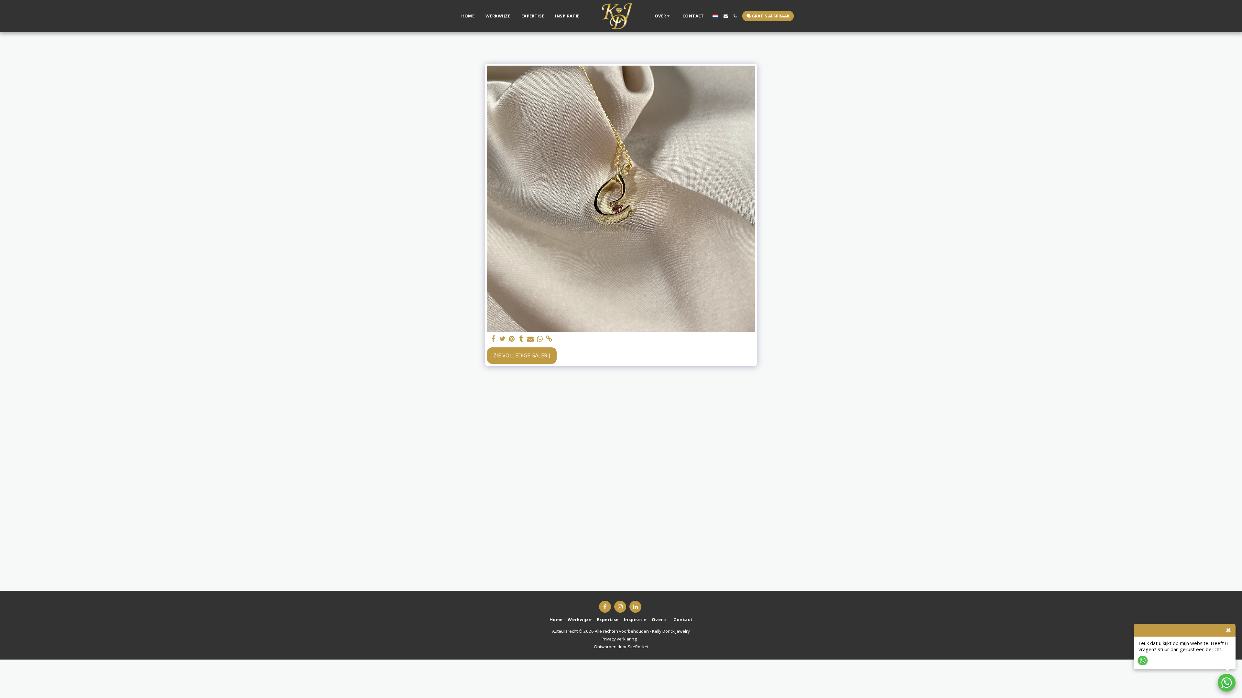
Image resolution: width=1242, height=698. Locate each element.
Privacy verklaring (619, 639)
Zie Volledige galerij (521, 355)
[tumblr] (521, 339)
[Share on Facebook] (493, 339)
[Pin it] (511, 339)
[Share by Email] (530, 339)
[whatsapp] (540, 339)
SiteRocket (638, 647)
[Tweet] (502, 339)
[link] (549, 339)
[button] (663, 16)
